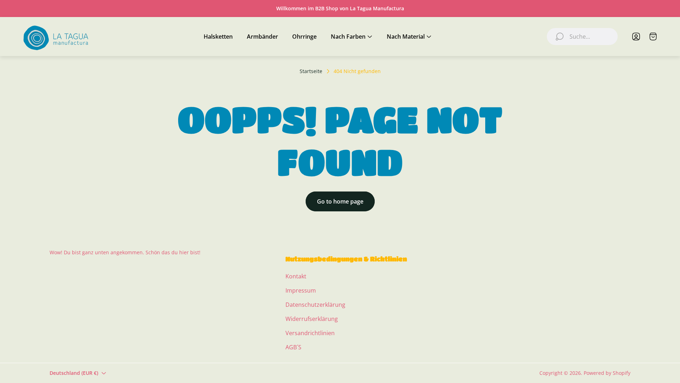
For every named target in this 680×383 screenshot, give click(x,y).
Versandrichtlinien (310, 333)
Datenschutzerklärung (315, 305)
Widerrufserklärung (311, 319)
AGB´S (293, 347)
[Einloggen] (636, 36)
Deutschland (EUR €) (74, 373)
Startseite (311, 71)
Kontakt (295, 276)
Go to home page (340, 201)
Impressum (300, 290)
